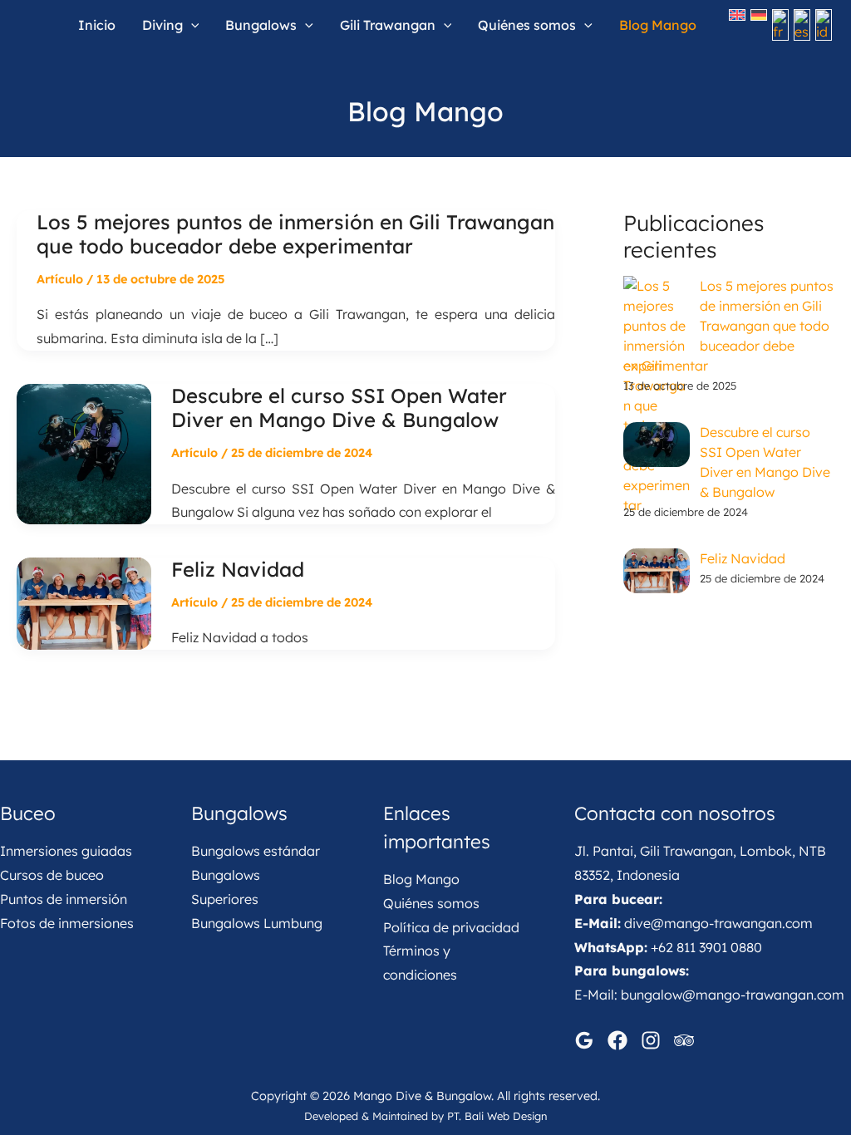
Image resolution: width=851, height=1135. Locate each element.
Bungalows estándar (255, 851)
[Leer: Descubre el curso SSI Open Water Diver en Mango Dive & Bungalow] (84, 453)
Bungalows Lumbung (256, 923)
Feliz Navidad (237, 569)
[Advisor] (684, 1040)
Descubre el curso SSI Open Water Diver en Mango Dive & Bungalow (339, 408)
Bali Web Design (506, 1116)
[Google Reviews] (584, 1040)
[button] (191, 25)
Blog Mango (421, 879)
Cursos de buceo (52, 875)
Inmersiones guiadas (66, 851)
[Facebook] (617, 1040)
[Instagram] (651, 1040)
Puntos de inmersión (63, 899)
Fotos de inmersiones (67, 923)
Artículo (60, 279)
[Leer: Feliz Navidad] (84, 602)
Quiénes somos (431, 903)
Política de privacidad (451, 927)
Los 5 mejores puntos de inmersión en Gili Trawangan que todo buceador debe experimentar (295, 234)
